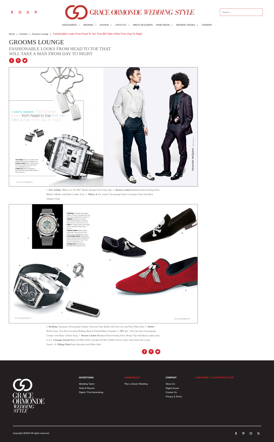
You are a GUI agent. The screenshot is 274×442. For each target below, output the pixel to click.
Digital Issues (172, 388)
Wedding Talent (87, 384)
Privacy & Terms (174, 396)
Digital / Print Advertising (91, 392)
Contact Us (171, 392)
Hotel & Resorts (87, 388)
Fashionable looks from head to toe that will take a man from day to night (60, 51)
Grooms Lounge (36, 42)
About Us (170, 384)
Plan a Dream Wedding (136, 384)
